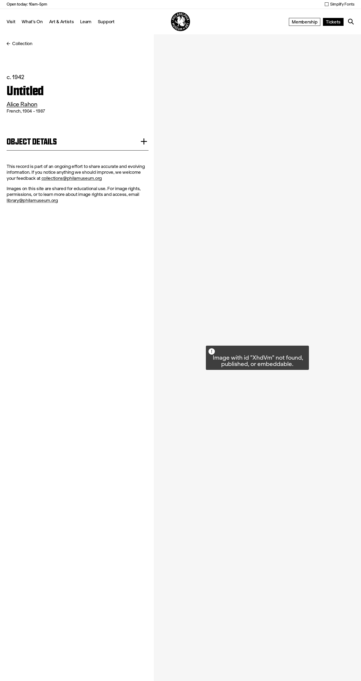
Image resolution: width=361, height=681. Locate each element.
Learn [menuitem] (85, 21)
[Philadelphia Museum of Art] (180, 21)
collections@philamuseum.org (71, 178)
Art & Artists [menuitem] (61, 21)
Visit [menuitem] (11, 21)
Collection (22, 43)
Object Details (32, 141)
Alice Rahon (22, 104)
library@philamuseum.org (32, 200)
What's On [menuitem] (32, 21)
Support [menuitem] (106, 21)
